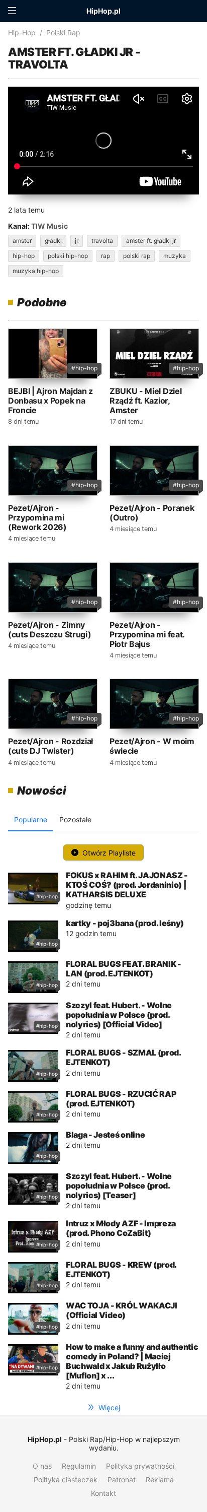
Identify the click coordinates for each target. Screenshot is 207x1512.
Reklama (160, 1479)
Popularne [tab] (30, 819)
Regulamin (79, 1466)
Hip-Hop (22, 32)
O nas (42, 1466)
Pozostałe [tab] (75, 819)
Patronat (122, 1479)
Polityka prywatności (140, 1466)
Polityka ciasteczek (65, 1479)
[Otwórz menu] (12, 11)
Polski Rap (63, 32)
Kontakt (103, 1493)
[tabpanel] (103, 1115)
